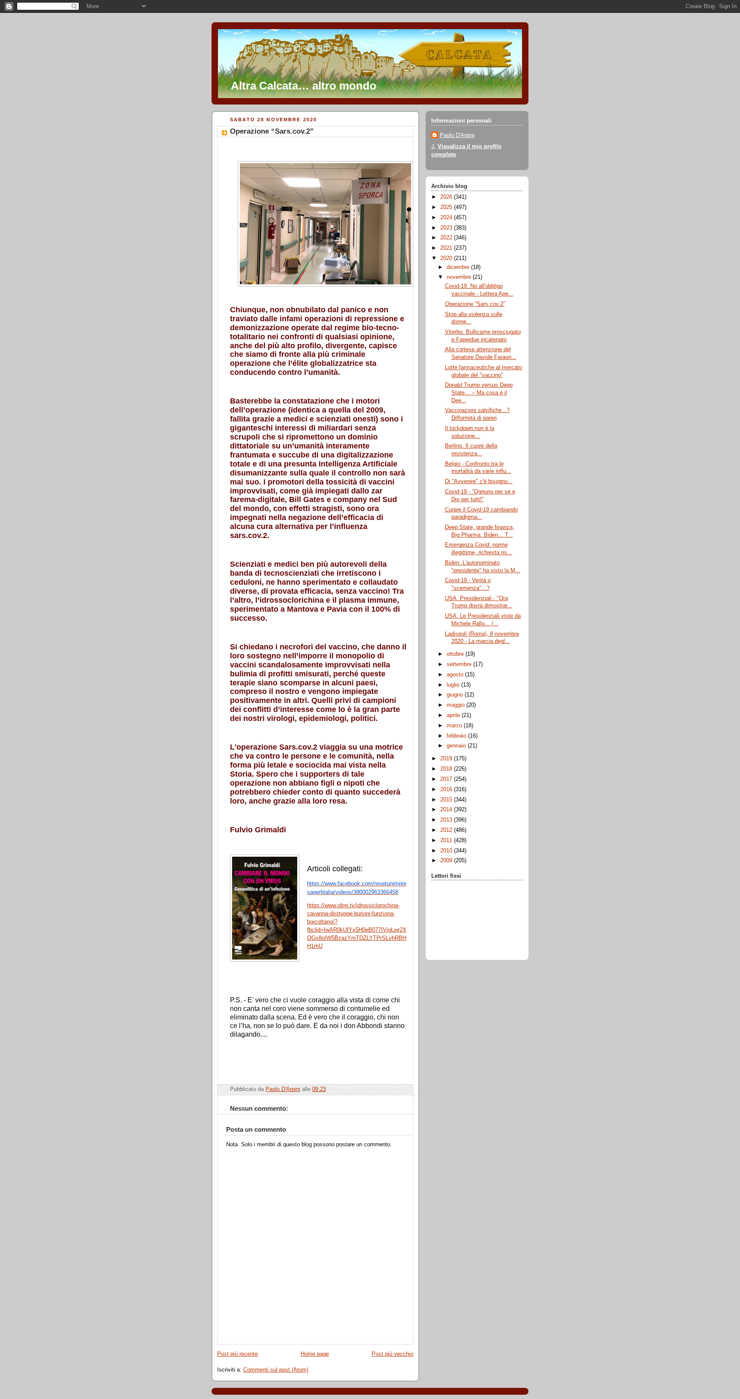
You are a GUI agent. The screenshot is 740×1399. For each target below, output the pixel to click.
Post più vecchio (392, 1354)
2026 (447, 197)
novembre (460, 277)
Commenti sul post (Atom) (275, 1370)
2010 (447, 851)
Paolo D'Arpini (457, 135)
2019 (447, 759)
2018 (447, 769)
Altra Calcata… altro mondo (303, 85)
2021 (447, 248)
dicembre (459, 267)
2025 (447, 207)
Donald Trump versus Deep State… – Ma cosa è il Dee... (479, 392)
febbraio (457, 736)
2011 (447, 840)
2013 (447, 820)
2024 (447, 218)
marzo (455, 726)
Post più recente (237, 1354)
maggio (456, 705)
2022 (447, 238)
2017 (447, 779)
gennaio (457, 746)
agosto (456, 675)
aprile (454, 715)
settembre (460, 664)
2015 (447, 800)
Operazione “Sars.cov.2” (475, 304)
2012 (447, 830)
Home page (315, 1354)
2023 (447, 228)
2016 (447, 789)
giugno (456, 695)
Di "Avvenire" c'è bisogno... (479, 481)
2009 (447, 861)
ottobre (456, 654)
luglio (454, 685)
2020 (447, 258)
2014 (447, 810)
